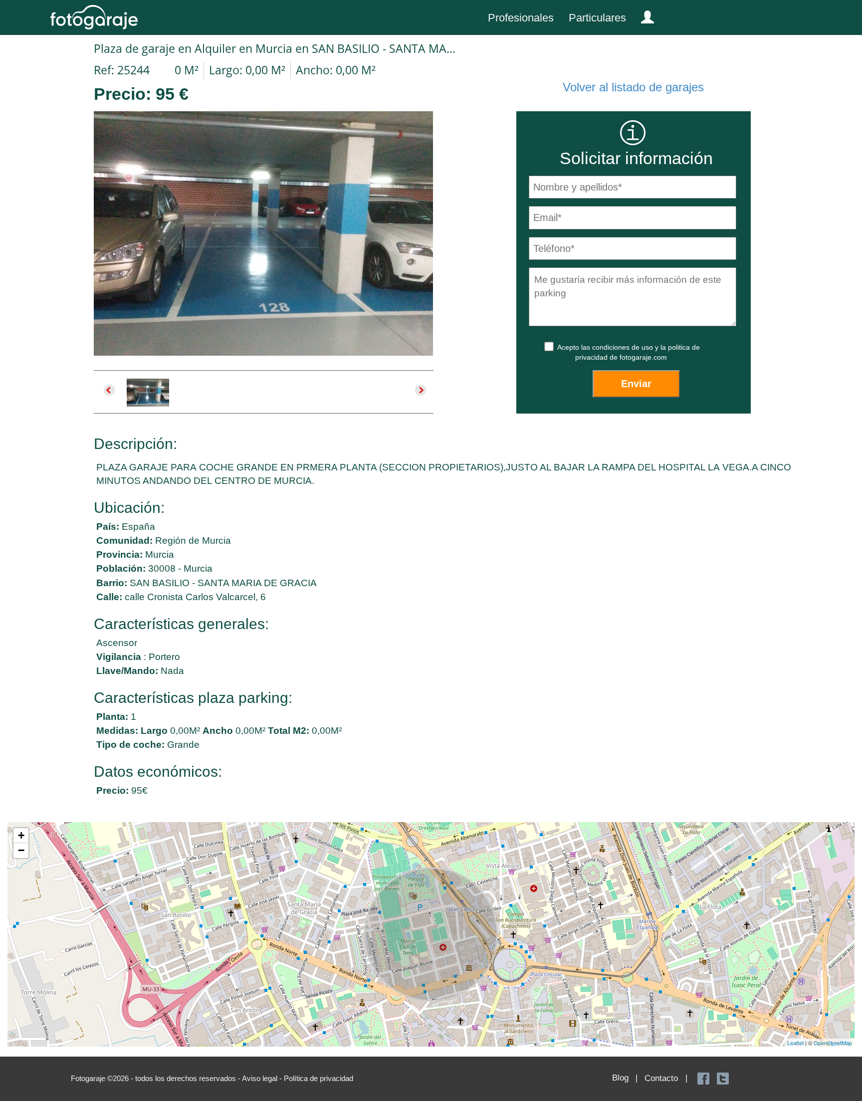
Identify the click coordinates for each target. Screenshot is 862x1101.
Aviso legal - (263, 1078)
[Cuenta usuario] (643, 15)
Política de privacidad (318, 1078)
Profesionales (521, 17)
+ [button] (21, 835)
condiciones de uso (623, 347)
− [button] (21, 850)
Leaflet (795, 1043)
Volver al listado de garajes (633, 87)
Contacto (661, 1078)
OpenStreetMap (833, 1043)
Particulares (597, 17)
